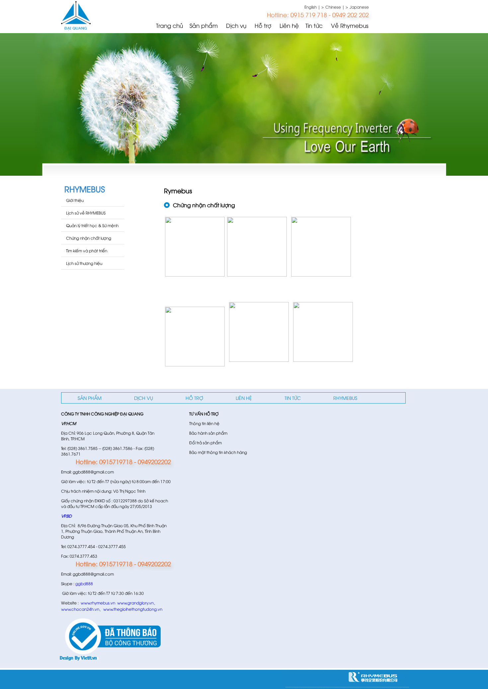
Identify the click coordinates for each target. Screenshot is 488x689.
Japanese (359, 7)
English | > (314, 7)
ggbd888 (84, 583)
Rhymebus (345, 398)
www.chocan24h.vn (80, 609)
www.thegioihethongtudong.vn (132, 609)
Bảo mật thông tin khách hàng (218, 452)
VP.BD (66, 516)
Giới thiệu (75, 200)
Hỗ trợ (263, 25)
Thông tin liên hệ (204, 423)
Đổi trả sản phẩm (205, 442)
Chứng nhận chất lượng (88, 238)
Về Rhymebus (349, 25)
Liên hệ (289, 25)
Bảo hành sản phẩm (208, 433)
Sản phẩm (204, 25)
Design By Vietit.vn (78, 657)
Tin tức (314, 25)
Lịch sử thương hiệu (84, 263)
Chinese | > (336, 7)
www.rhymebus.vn (98, 602)
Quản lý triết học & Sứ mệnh (92, 225)
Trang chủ (169, 25)
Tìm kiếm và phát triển (86, 250)
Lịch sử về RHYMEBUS (86, 213)
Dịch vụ (236, 25)
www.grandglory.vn (135, 602)
